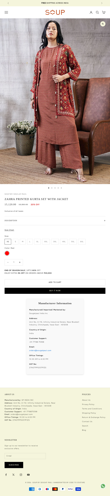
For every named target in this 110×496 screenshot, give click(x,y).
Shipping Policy (89, 413)
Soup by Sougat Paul (16, 194)
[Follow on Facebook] (6, 474)
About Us (86, 400)
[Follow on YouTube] (28, 474)
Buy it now (55, 291)
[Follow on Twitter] (13, 474)
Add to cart (55, 282)
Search (85, 426)
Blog (84, 430)
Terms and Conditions (92, 409)
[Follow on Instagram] (20, 474)
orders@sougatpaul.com (40, 350)
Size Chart (9, 230)
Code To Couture (77, 482)
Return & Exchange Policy (93, 417)
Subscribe (14, 465)
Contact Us (87, 421)
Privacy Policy (88, 404)
